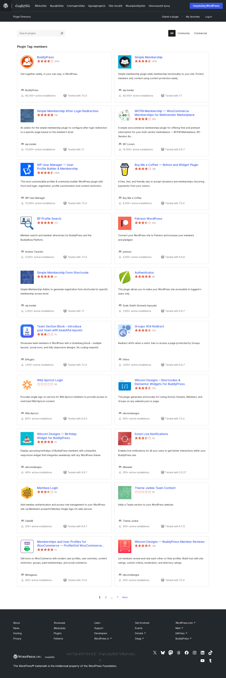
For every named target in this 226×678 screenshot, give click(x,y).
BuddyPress (45, 57)
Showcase (59, 622)
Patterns (58, 638)
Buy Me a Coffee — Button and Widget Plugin (166, 165)
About (16, 622)
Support (98, 628)
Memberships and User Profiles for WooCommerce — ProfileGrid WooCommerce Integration (69, 544)
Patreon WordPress (148, 218)
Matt (179, 628)
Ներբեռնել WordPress (206, 5)
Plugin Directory (22, 16)
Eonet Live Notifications (151, 434)
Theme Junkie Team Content (155, 488)
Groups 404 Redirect (149, 326)
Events (138, 628)
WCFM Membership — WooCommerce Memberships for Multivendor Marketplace (165, 113)
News (16, 628)
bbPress (181, 633)
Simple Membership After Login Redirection (67, 111)
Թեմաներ (60, 628)
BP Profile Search (49, 218)
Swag (139, 638)
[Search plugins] (62, 33)
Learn (97, 622)
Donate (140, 633)
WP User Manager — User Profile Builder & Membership (57, 166)
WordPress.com (186, 622)
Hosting (17, 633)
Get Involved (142, 622)
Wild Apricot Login (50, 380)
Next (125, 597)
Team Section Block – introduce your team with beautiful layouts (59, 328)
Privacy (17, 638)
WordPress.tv (103, 638)
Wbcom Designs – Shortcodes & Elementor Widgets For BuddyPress (160, 382)
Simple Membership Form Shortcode (63, 272)
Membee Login (47, 488)
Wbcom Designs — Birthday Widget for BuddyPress (57, 435)
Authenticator (144, 272)
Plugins (58, 633)
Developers (100, 633)
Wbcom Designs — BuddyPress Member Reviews (170, 541)
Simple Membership (148, 57)
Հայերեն (49, 657)
